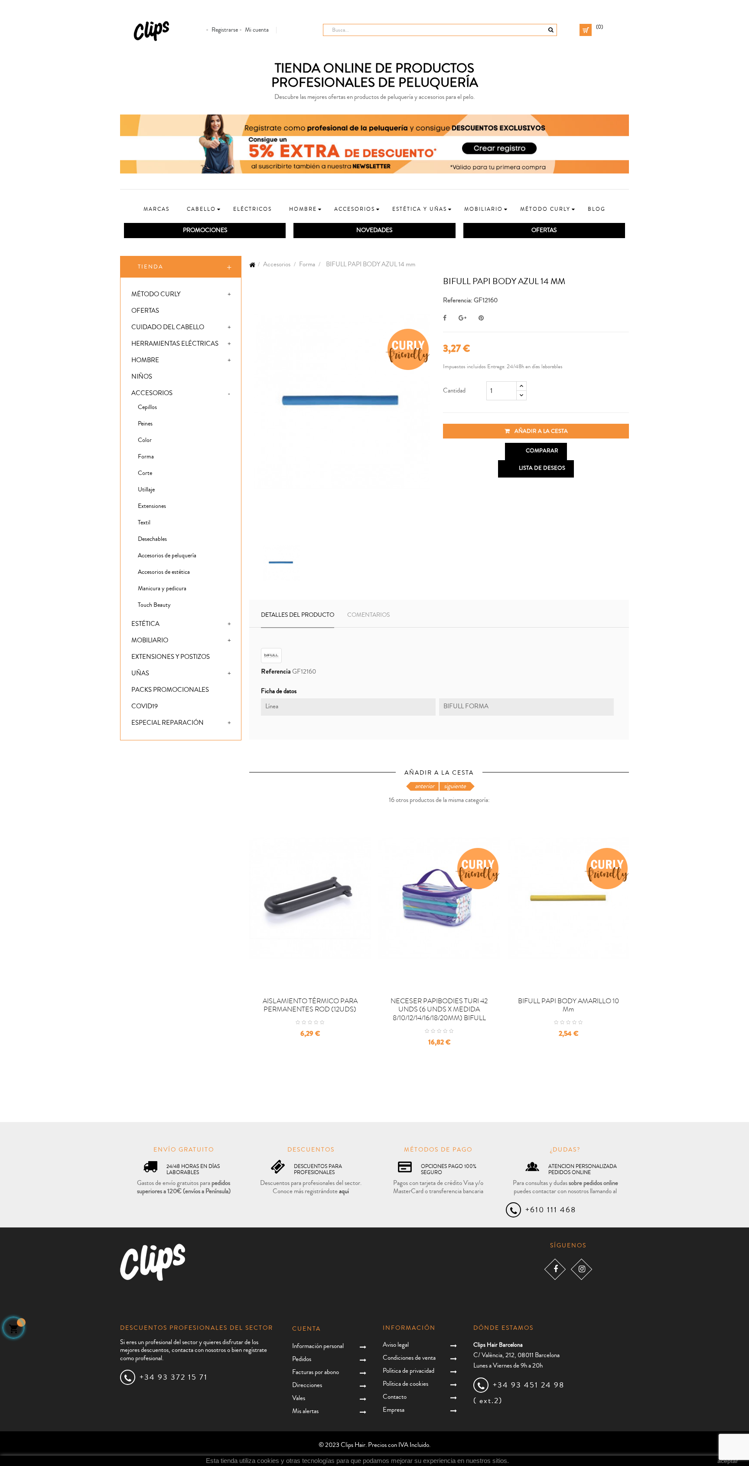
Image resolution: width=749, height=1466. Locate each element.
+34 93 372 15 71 (174, 1377)
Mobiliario (149, 640)
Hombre (145, 360)
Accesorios (152, 393)
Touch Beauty (154, 605)
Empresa (393, 1409)
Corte (145, 473)
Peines (145, 423)
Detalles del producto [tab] (297, 615)
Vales (298, 1398)
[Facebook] (555, 1268)
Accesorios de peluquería (167, 555)
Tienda (150, 267)
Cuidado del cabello (167, 327)
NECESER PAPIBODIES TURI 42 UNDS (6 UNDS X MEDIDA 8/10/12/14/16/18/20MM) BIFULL (439, 1009)
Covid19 (144, 706)
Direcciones (307, 1385)
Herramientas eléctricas (174, 343)
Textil (144, 522)
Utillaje (146, 489)
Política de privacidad (408, 1370)
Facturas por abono (315, 1372)
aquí (344, 1191)
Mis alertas (305, 1411)
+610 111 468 (550, 1209)
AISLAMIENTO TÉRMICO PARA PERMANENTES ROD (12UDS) (310, 1005)
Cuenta (306, 1329)
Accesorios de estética (164, 572)
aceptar (727, 1460)
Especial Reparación (167, 722)
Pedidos (301, 1359)
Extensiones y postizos (170, 656)
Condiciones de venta (409, 1357)
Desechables (152, 539)
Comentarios (368, 615)
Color (145, 440)
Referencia (276, 672)
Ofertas (145, 310)
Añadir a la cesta (540, 431)
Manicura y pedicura (162, 588)
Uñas (140, 673)
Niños (141, 376)
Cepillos (147, 407)
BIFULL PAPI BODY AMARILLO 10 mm (568, 1005)
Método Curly (155, 294)
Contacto (395, 1396)
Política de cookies (405, 1383)
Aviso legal (396, 1344)
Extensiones (152, 506)
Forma (146, 456)
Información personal (318, 1346)
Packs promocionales (170, 689)
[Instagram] (581, 1268)
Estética (145, 623)
